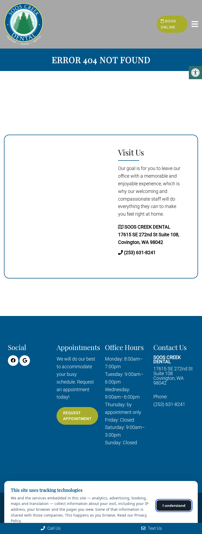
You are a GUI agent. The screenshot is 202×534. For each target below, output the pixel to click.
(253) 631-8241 (140, 252)
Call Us (53, 528)
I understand (174, 505)
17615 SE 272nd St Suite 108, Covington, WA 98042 (148, 234)
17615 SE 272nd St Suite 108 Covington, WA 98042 (173, 370)
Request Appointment (77, 416)
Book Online (168, 24)
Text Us (154, 528)
